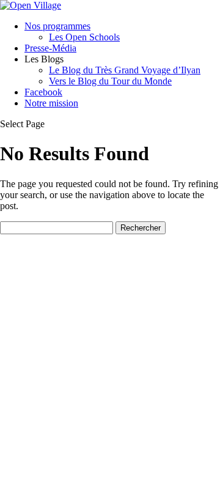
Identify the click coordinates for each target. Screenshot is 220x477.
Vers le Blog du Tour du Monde (110, 81)
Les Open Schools (84, 37)
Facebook (43, 92)
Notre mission (51, 103)
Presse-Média (50, 48)
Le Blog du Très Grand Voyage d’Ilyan (124, 70)
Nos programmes (57, 26)
